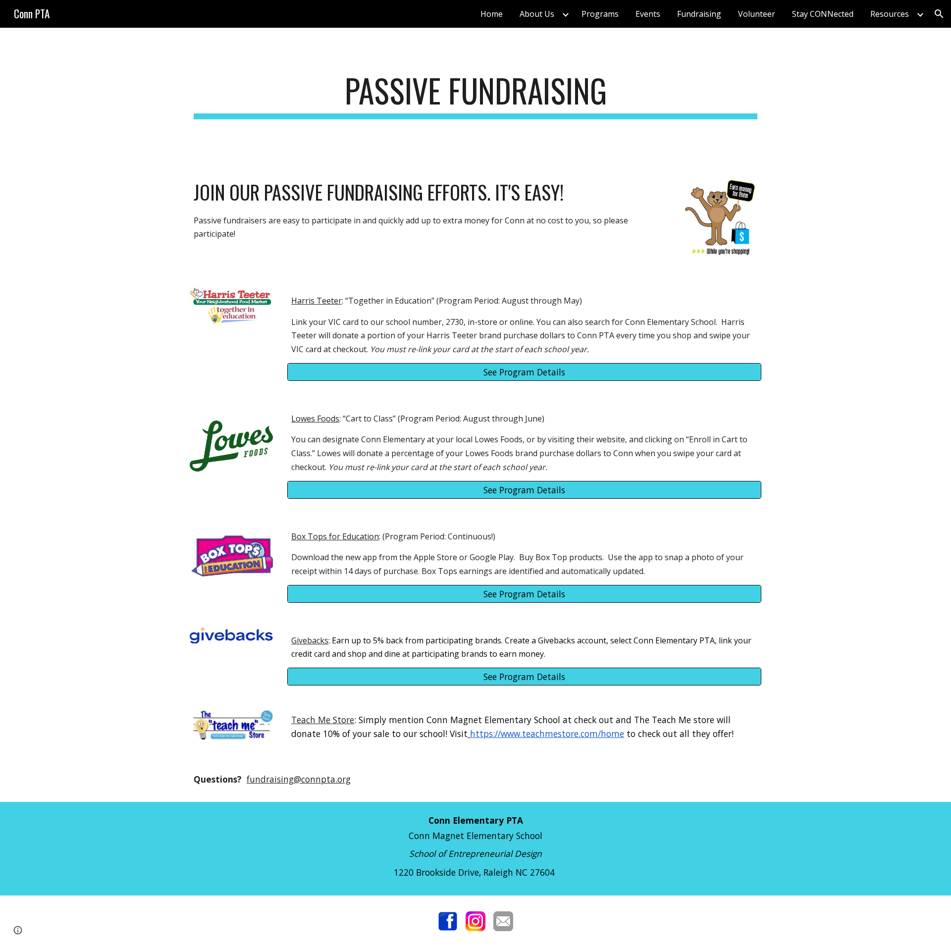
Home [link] (491, 13)
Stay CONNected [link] (822, 13)
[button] (939, 14)
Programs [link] (600, 13)
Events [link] (647, 13)
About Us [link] (537, 13)
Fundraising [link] (699, 13)
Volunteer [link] (756, 13)
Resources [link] (889, 13)
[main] (475, 95)
